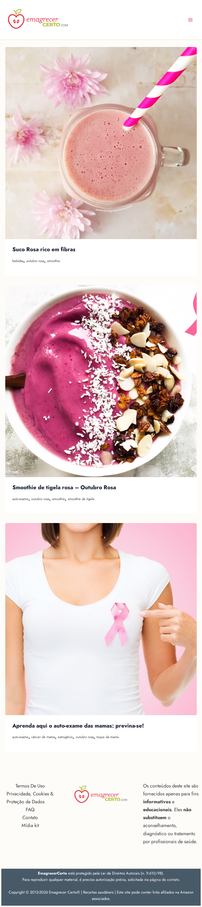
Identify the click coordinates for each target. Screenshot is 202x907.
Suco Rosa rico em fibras (43, 249)
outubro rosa (35, 260)
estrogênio (65, 736)
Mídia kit (30, 825)
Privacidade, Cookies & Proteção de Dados (30, 797)
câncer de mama (43, 736)
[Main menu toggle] (190, 19)
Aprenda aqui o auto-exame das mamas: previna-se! (78, 726)
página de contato (164, 879)
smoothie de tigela (81, 498)
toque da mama (108, 736)
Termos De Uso (30, 785)
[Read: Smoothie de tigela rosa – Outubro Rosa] (101, 381)
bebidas (17, 260)
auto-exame (20, 498)
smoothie (53, 260)
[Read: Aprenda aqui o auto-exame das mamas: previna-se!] (101, 619)
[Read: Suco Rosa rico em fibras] (101, 143)
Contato (30, 817)
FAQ (30, 809)
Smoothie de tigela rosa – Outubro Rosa (64, 487)
